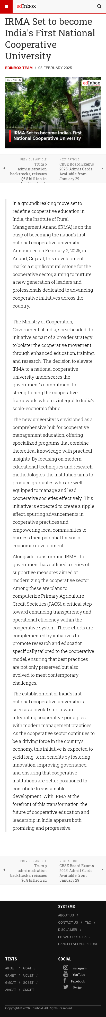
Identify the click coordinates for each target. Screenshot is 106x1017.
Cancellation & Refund (78, 944)
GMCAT (10, 983)
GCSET (28, 983)
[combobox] (99, 6)
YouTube (79, 975)
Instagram (79, 968)
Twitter (77, 988)
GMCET (28, 990)
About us (66, 915)
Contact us (68, 922)
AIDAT (27, 968)
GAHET (10, 975)
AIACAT (10, 990)
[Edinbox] (26, 6)
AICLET (28, 975)
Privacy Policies (72, 937)
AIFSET (10, 968)
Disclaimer (67, 930)
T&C (88, 922)
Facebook (78, 981)
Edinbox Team (19, 68)
